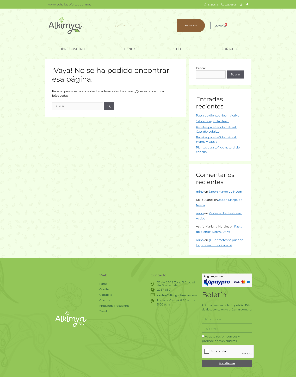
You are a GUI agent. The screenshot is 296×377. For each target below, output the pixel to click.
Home (103, 284)
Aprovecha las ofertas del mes (69, 4)
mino (200, 191)
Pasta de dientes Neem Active (217, 115)
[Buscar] (109, 106)
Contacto (230, 49)
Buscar (191, 25)
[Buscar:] (78, 106)
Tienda (129, 49)
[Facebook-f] (247, 4)
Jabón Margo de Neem (212, 121)
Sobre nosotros (72, 49)
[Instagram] (241, 4)
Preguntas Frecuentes (114, 305)
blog (180, 49)
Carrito (104, 289)
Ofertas (104, 300)
